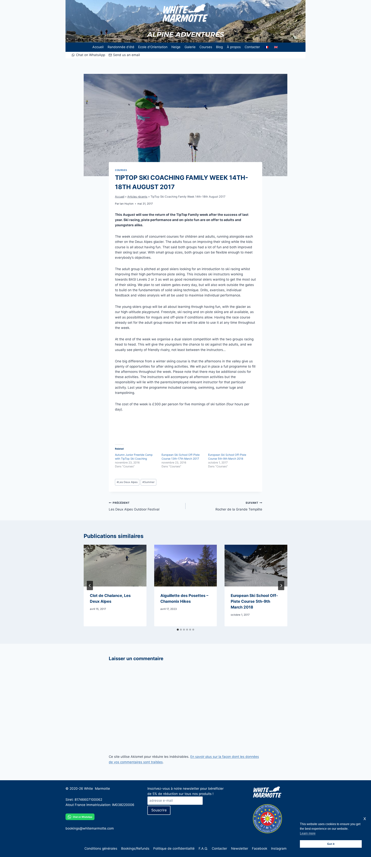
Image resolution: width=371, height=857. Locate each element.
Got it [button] (330, 843)
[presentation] (115, 565)
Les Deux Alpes (127, 482)
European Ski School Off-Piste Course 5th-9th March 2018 (254, 601)
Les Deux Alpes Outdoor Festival (134, 506)
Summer (148, 482)
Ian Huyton (127, 203)
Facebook (259, 848)
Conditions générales (100, 848)
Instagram (279, 848)
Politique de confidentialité (174, 848)
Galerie (190, 47)
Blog (219, 47)
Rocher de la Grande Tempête (238, 506)
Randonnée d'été (121, 47)
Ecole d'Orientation (153, 47)
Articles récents (137, 196)
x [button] (364, 818)
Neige (175, 47)
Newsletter (239, 848)
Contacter (252, 47)
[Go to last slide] (90, 585)
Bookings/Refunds (135, 848)
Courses (205, 47)
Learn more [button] (308, 833)
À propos (234, 47)
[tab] (178, 630)
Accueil (98, 47)
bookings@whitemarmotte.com (90, 828)
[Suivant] (281, 585)
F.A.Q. (203, 848)
